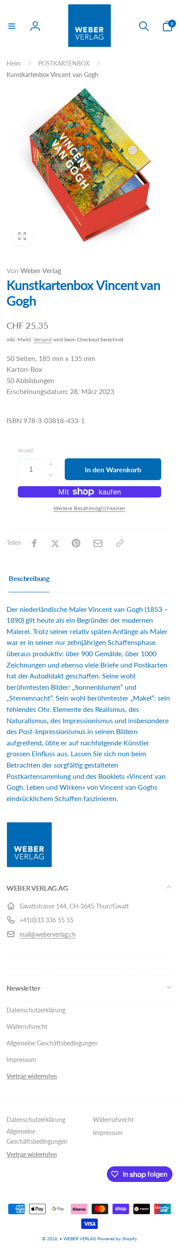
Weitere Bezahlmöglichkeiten (89, 508)
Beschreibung (29, 578)
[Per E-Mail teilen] (98, 543)
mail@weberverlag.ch (48, 934)
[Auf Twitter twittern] (55, 543)
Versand (42, 339)
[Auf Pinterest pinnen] (76, 543)
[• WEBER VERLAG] (29, 865)
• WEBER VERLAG (78, 1238)
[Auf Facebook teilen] (34, 543)
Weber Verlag (34, 270)
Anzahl (25, 450)
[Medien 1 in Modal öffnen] (89, 169)
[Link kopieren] (120, 543)
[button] (11, 26)
